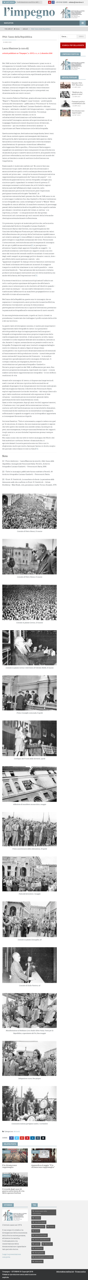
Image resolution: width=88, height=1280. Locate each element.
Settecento (38, 1261)
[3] (36, 275)
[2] (32, 245)
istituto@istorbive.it (76, 2)
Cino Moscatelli (40, 1222)
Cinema (37, 1218)
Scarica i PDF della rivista (73, 45)
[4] (37, 449)
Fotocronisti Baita (41, 1235)
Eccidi (37, 1231)
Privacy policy (80, 1272)
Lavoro (37, 1244)
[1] (20, 237)
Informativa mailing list (65, 1272)
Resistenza (38, 1248)
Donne (52, 1226)
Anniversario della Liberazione (40, 1212)
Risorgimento (39, 1253)
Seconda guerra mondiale (43, 1257)
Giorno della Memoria (42, 1239)
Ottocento (48, 1244)
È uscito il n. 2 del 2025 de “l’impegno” (29, 2)
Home (17, 29)
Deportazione (39, 1226)
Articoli (25, 29)
